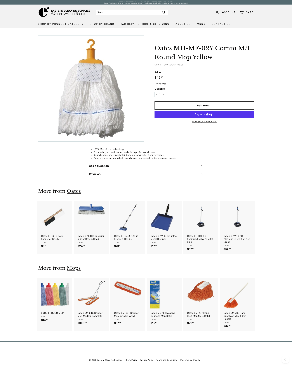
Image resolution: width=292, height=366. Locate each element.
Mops (74, 268)
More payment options (204, 121)
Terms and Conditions (166, 360)
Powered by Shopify (190, 360)
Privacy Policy (146, 360)
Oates (158, 64)
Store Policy (131, 360)
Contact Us (221, 23)
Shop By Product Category (61, 23)
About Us (183, 23)
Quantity (160, 88)
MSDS (201, 23)
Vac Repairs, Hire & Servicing (144, 23)
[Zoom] (91, 88)
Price (158, 72)
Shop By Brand (102, 23)
